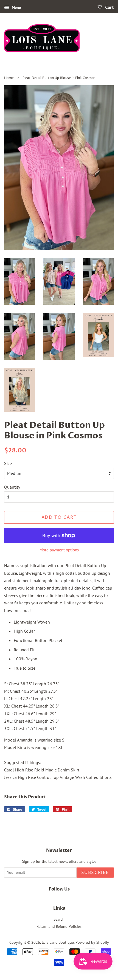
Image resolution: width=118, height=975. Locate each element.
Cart (109, 7)
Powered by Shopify (92, 942)
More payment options (59, 550)
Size (8, 463)
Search (59, 919)
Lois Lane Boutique (58, 942)
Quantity (12, 487)
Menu (16, 7)
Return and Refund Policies (59, 926)
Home (9, 78)
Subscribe (95, 873)
